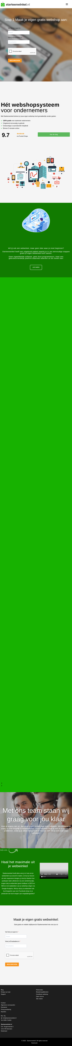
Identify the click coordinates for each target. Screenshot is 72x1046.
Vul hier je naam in (14, 28)
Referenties (39, 990)
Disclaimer (4, 1007)
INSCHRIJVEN (15, 60)
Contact (3, 1003)
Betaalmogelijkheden (42, 992)
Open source (40, 996)
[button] (36, 783)
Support (3, 994)
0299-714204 (7, 1020)
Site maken (39, 998)
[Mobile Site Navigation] (67, 4)
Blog (2, 990)
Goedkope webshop (42, 994)
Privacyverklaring (6, 1009)
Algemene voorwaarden (8, 1005)
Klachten (3, 1011)
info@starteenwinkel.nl (9, 1018)
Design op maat (5, 992)
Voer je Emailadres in (15, 37)
